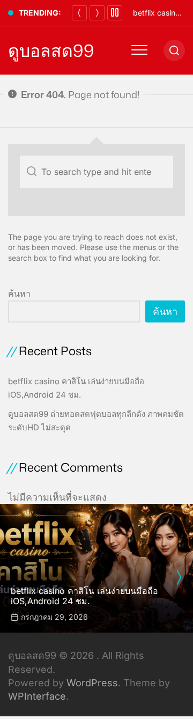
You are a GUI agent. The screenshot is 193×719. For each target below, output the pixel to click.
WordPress (92, 682)
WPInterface (37, 696)
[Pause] (114, 12)
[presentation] (178, 577)
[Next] (97, 12)
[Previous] (79, 12)
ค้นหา (19, 293)
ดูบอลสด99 (51, 50)
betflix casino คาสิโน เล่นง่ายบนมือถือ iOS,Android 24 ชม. (84, 595)
